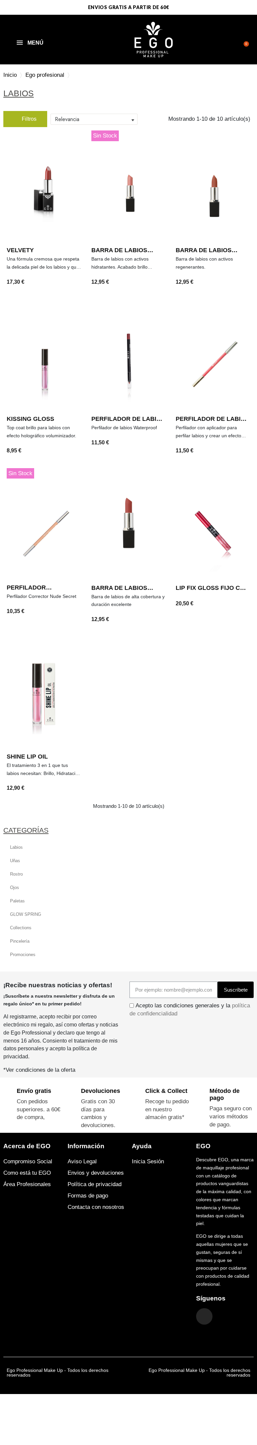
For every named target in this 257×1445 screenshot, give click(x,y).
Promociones (22, 954)
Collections (20, 927)
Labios (16, 847)
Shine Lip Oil (27, 756)
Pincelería (19, 941)
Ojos (14, 887)
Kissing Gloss (30, 418)
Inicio (10, 75)
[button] (244, 39)
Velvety (20, 250)
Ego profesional (44, 75)
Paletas (17, 900)
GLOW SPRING (25, 914)
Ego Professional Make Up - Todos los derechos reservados (57, 1373)
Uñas (15, 860)
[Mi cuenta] (235, 40)
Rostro (16, 874)
